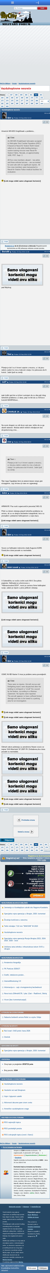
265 (7, 98)
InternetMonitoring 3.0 (12, 981)
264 (2, 98)
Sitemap (26, 1206)
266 (12, 98)
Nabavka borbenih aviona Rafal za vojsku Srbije (22, 1017)
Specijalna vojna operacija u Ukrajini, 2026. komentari (24, 914)
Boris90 (5, 251)
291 (2, 106)
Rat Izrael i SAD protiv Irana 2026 (17, 1031)
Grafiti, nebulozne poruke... (14, 975)
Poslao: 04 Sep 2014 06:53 (22, 442)
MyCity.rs (35, 1214)
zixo (9, 442)
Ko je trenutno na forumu (12, 1147)
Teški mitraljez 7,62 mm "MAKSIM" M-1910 (21, 926)
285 (17, 103)
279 (32, 100)
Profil (6, 241)
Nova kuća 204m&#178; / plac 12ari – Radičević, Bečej (25, 993)
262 (36, 95)
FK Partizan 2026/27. (12, 969)
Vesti (29, 1214)
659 (7, 106)
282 (2, 103)
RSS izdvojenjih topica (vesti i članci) (18, 1135)
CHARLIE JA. (13, 412)
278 (27, 100)
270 (32, 98)
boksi (4, 493)
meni (12, 2)
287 (27, 103)
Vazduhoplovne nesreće (27, 83)
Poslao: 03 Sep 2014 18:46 (17, 382)
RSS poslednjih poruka (13, 1129)
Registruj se (9, 246)
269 (27, 98)
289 (37, 103)
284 (12, 103)
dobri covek (12, 567)
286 (22, 103)
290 (32, 850)
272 (42, 98)
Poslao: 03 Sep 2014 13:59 (22, 354)
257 (11, 95)
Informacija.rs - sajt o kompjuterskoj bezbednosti (23, 987)
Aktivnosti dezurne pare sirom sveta (18, 1103)
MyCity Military (5, 83)
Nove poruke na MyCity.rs (12, 957)
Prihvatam (32, 1268)
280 (37, 100)
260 (26, 95)
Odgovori (9, 840)
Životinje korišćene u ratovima (15, 920)
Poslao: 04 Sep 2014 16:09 (22, 535)
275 (12, 100)
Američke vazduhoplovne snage (16, 1109)
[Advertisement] (25, 54)
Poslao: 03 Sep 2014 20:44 (31, 412)
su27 (4, 382)
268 (22, 98)
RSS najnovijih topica (12, 1122)
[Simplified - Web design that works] (36, 1236)
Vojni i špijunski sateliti (13, 1096)
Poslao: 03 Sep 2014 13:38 (20, 252)
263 (41, 95)
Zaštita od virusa (33, 1217)
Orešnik (7, 1037)
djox (9, 118)
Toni (9, 354)
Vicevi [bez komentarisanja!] (15, 1000)
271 (37, 98)
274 (7, 100)
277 (22, 100)
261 (31, 95)
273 (2, 100)
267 (17, 98)
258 (16, 95)
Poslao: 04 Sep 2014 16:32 (29, 567)
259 (21, 95)
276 (17, 100)
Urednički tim (36, 1206)
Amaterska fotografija (12, 962)
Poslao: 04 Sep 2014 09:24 (18, 493)
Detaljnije (18, 1157)
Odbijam (43, 1268)
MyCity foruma (7, 1259)
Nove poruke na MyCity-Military (14, 902)
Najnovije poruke (15, 1206)
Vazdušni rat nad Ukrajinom (14, 1090)
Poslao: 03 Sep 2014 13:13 (22, 118)
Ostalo (14, 83)
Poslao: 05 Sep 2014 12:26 (22, 661)
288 (32, 103)
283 (7, 103)
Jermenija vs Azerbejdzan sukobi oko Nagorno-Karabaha (26, 907)
